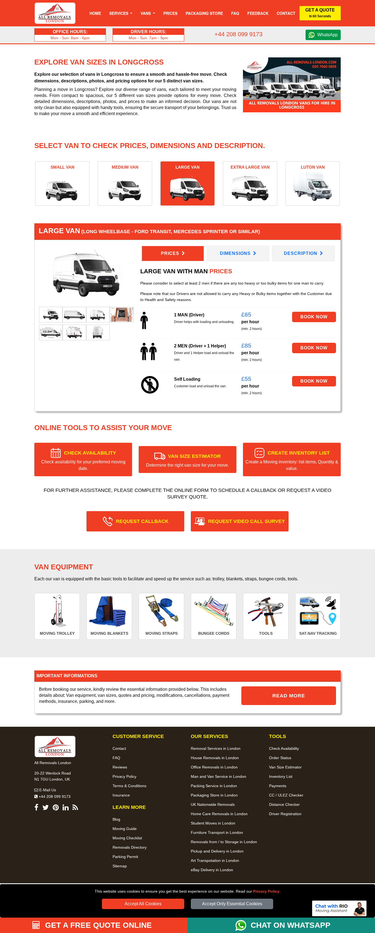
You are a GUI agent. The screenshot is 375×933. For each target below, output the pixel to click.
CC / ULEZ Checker (286, 795)
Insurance (121, 795)
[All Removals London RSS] (75, 808)
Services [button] (119, 13)
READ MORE (288, 695)
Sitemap (120, 866)
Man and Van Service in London (218, 776)
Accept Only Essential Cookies (232, 903)
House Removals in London (215, 758)
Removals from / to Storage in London (224, 842)
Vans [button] (146, 13)
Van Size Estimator (285, 767)
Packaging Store (204, 13)
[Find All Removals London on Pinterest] (56, 808)
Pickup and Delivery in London (217, 851)
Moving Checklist (127, 838)
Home (95, 13)
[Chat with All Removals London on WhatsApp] (243, 925)
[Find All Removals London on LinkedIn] (66, 808)
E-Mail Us (47, 790)
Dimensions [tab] (236, 253)
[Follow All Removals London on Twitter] (45, 808)
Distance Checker (284, 804)
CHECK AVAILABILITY (83, 460)
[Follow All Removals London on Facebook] (36, 808)
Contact (286, 13)
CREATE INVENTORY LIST (291, 460)
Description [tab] (301, 253)
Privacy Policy (266, 891)
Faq (235, 13)
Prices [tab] (171, 253)
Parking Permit (125, 856)
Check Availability (284, 748)
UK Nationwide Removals (213, 804)
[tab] (51, 314)
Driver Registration (285, 814)
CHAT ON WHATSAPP (291, 925)
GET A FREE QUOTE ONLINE (97, 925)
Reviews (120, 767)
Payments (277, 786)
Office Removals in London (214, 767)
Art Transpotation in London (215, 860)
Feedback (257, 13)
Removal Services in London (215, 748)
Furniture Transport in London (217, 832)
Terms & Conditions (129, 786)
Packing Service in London (214, 786)
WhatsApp (327, 34)
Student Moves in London (213, 823)
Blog (116, 819)
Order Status (280, 758)
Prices (170, 13)
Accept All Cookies (143, 903)
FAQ (116, 758)
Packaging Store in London (214, 795)
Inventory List (280, 776)
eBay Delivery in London (212, 870)
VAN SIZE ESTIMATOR (187, 460)
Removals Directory (130, 847)
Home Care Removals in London (219, 814)
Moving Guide (125, 828)
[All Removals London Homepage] (55, 13)
